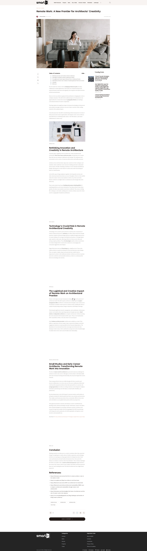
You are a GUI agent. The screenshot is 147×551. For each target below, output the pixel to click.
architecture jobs (72, 502)
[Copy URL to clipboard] (37, 83)
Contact (89, 538)
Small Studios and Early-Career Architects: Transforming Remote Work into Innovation (68, 80)
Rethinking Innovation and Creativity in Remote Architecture (63, 75)
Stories (63, 541)
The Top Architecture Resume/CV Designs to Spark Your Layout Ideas (69, 416)
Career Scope (53, 504)
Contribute (89, 541)
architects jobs (63, 502)
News (63, 538)
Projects (64, 543)
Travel (63, 546)
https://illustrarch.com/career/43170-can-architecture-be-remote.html (67, 482)
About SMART (90, 536)
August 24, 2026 (98, 81)
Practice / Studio (40, 8)
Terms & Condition (91, 546)
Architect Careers (54, 502)
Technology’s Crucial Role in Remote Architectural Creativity (63, 77)
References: (54, 83)
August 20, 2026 (98, 92)
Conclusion (54, 82)
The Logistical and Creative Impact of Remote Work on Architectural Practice (66, 79)
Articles (63, 536)
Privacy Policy (90, 543)
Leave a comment (66, 519)
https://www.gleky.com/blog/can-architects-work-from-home (65, 480)
